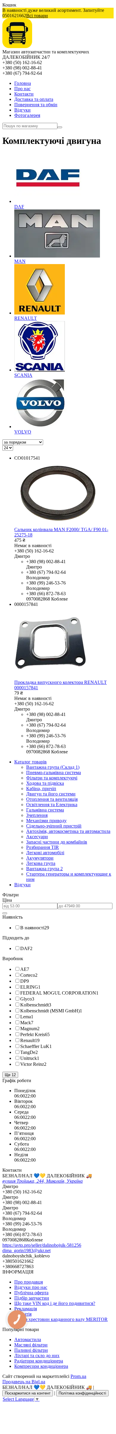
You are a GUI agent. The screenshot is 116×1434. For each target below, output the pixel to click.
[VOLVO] (40, 426)
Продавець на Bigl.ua (23, 1381)
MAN (20, 261)
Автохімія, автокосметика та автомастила (68, 831)
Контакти (24, 93)
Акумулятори (40, 857)
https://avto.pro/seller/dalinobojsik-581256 (41, 1245)
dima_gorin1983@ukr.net (26, 1250)
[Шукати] (59, 127)
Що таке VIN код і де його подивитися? (54, 1303)
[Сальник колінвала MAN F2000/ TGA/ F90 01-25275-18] (57, 524)
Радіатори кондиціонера (38, 1360)
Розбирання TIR (42, 847)
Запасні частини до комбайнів (56, 841)
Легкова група (40, 863)
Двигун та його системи (51, 793)
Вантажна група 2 (44, 868)
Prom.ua (78, 1376)
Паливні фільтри (31, 1350)
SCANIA (23, 375)
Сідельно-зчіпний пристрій (53, 825)
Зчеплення (37, 815)
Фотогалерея (27, 115)
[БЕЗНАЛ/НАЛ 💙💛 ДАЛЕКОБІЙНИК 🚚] (17, 46)
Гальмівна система (45, 809)
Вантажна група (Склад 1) (52, 767)
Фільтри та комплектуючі (51, 777)
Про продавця (28, 1281)
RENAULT (25, 318)
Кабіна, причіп (41, 788)
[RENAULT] (39, 312)
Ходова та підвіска (45, 783)
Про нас (22, 88)
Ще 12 (10, 1075)
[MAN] (57, 255)
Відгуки (22, 109)
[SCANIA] (39, 369)
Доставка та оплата (33, 99)
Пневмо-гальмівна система (53, 772)
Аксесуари (37, 836)
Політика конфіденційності (82, 1393)
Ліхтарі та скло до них (36, 1355)
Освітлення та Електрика (51, 804)
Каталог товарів (30, 761)
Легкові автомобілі (45, 852)
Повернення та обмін (35, 104)
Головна (22, 83)
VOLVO (22, 431)
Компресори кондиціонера (41, 1366)
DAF (19, 206)
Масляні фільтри (31, 1344)
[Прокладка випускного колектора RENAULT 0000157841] (50, 676)
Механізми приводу (46, 820)
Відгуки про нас (30, 1287)
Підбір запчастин (31, 1297)
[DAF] (47, 201)
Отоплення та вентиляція (52, 799)
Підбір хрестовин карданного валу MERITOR (61, 1319)
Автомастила (27, 1339)
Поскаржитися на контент (28, 1393)
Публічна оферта (31, 1292)
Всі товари (37, 15)
